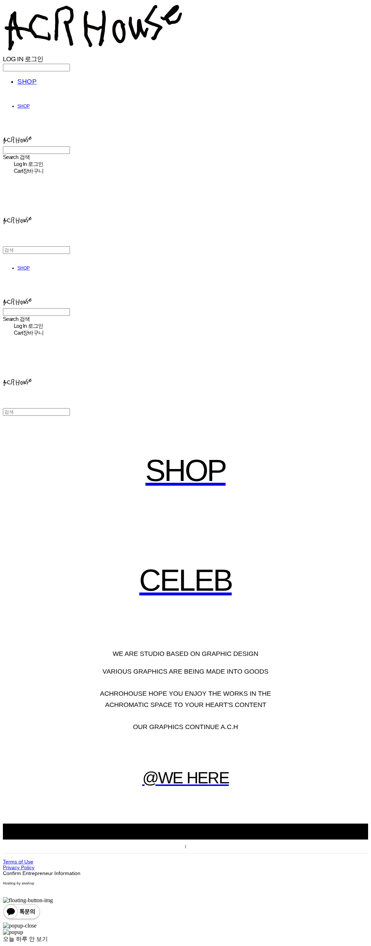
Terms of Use (18, 862)
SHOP (27, 81)
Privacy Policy (18, 867)
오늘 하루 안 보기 (25, 939)
